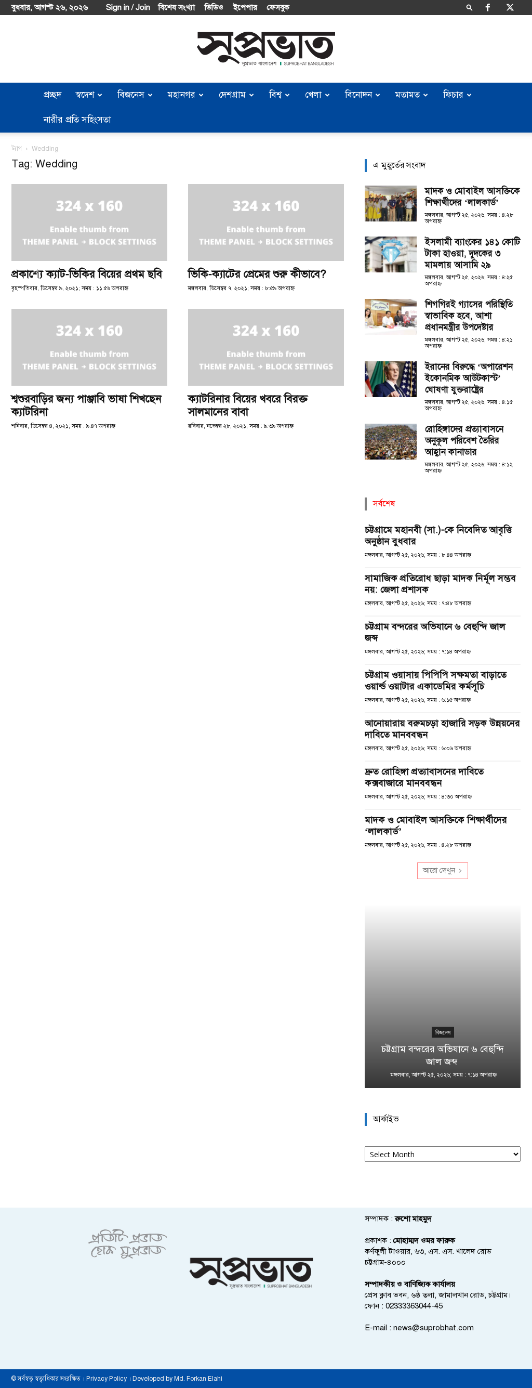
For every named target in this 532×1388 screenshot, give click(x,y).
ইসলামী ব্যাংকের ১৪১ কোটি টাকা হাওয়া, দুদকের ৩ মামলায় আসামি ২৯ (472, 253)
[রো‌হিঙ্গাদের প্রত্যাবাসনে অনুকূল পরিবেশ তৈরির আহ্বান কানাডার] (391, 442)
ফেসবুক (278, 7)
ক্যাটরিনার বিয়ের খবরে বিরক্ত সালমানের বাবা (248, 405)
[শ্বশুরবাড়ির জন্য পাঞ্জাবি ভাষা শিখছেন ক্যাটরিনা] (89, 347)
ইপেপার (245, 7)
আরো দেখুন (439, 870)
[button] (469, 7)
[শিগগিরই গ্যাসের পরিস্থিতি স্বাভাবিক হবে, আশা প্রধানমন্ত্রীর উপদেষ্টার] (391, 317)
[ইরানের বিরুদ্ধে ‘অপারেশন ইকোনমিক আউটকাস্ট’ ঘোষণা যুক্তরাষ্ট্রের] (391, 379)
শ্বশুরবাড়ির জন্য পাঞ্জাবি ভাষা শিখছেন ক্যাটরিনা (86, 405)
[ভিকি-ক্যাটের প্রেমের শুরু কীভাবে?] (266, 222)
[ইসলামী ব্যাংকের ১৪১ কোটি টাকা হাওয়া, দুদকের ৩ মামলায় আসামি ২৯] (391, 254)
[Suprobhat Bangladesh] (266, 49)
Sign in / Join (128, 7)
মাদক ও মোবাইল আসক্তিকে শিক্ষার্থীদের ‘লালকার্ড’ (472, 197)
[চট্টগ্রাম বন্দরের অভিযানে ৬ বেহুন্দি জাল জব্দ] (443, 996)
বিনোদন (358, 94)
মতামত (407, 94)
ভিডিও (214, 7)
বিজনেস (130, 94)
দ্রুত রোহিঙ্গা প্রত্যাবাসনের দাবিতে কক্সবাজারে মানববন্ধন (424, 777)
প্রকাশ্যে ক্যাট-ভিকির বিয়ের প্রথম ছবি (86, 274)
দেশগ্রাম (232, 94)
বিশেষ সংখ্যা (176, 7)
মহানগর (181, 94)
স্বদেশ (85, 94)
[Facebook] (487, 7)
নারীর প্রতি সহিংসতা (77, 119)
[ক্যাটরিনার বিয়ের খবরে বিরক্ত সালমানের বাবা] (266, 347)
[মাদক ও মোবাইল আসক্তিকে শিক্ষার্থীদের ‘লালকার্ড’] (391, 203)
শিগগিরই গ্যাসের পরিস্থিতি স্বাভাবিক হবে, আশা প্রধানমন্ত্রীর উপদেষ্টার (469, 316)
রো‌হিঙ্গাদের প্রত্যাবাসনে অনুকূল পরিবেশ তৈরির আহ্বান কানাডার (464, 440)
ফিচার (453, 94)
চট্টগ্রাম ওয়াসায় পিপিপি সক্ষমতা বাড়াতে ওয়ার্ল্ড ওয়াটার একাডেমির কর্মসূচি (436, 680)
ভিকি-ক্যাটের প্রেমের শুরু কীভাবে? (257, 274)
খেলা (313, 94)
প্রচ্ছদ (52, 94)
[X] (510, 7)
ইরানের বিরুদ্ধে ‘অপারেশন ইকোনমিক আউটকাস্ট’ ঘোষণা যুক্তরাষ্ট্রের (469, 378)
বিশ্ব (275, 94)
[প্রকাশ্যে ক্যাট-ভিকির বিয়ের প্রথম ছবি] (89, 222)
